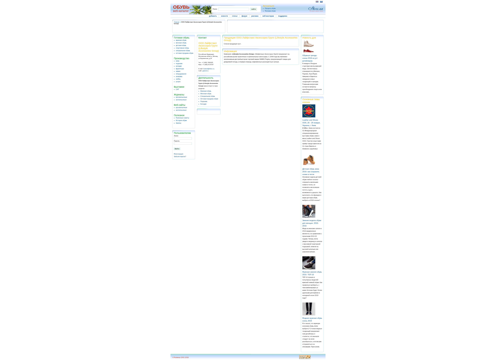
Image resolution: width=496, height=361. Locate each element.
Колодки (203, 104)
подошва (179, 63)
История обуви (181, 120)
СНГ (177, 89)
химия (178, 71)
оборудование (181, 74)
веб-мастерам (268, 16)
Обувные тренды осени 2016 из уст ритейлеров (309, 58)
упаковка (179, 76)
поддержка (282, 16)
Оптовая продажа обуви (209, 99)
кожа (177, 61)
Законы (178, 123)
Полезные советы (182, 118)
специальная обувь (183, 50)
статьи (234, 16)
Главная (176, 22)
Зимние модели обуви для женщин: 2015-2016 (311, 223)
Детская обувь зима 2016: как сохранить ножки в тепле (310, 171)
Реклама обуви (270, 11)
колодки (179, 66)
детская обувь (181, 45)
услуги (178, 82)
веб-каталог (181, 11)
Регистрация (178, 154)
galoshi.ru (205, 71)
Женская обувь (205, 94)
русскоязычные (181, 97)
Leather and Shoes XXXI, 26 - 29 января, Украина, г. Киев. (311, 122)
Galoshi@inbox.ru (208, 68)
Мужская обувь (205, 91)
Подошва (203, 101)
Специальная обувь (207, 96)
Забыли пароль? (180, 156)
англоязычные (181, 100)
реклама (254, 16)
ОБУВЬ (181, 7)
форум (244, 16)
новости (224, 16)
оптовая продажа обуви (184, 53)
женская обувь (181, 43)
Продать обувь (270, 8)
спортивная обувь (182, 48)
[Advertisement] (219, 2)
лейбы (178, 79)
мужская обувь (181, 40)
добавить (213, 16)
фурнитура (180, 69)
